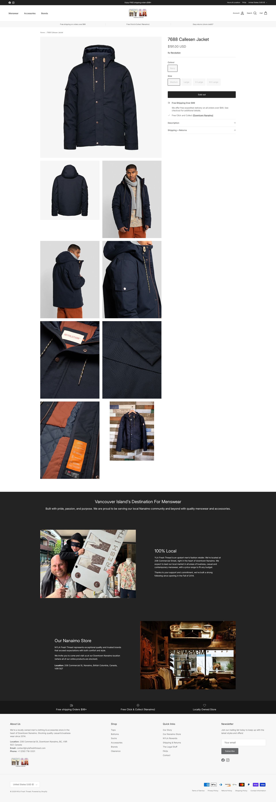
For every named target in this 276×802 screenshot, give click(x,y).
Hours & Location (233, 2)
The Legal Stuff (170, 747)
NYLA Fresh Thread (23, 791)
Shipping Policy (241, 791)
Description (173, 123)
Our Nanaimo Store (172, 734)
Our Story (167, 730)
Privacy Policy (213, 791)
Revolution (176, 52)
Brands (44, 13)
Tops (113, 730)
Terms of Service (198, 791)
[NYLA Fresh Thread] (138, 13)
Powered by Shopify (39, 791)
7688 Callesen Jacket (55, 32)
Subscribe (230, 751)
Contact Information (258, 791)
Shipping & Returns (172, 742)
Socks (114, 738)
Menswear (13, 13)
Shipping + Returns (177, 130)
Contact (166, 755)
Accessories (30, 13)
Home (42, 32)
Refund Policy (227, 791)
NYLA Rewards (170, 738)
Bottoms (115, 734)
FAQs (244, 2)
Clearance (115, 751)
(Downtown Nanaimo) (203, 115)
